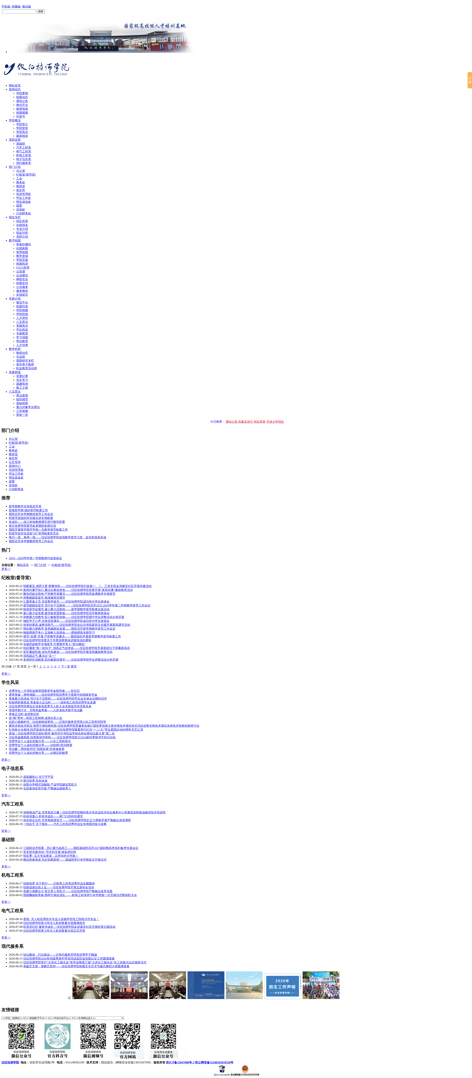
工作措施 (22, 411)
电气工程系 (23, 151)
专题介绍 (15, 298)
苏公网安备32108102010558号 (214, 1062)
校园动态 (22, 97)
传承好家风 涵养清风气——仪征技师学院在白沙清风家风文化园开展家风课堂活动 (76, 624)
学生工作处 (23, 197)
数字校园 (15, 240)
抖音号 (20, 116)
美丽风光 (22, 325)
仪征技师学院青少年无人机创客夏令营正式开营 (54, 930)
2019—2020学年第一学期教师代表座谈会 (35, 558)
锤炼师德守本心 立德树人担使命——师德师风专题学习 (59, 632)
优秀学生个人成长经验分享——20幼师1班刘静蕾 (40, 745)
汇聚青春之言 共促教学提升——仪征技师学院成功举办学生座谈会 (66, 601)
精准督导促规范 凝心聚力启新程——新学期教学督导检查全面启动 (66, 609)
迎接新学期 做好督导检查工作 (28, 510)
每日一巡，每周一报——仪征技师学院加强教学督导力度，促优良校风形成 (57, 537)
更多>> (6, 568)
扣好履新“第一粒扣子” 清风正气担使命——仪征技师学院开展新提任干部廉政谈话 (76, 648)
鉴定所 (20, 190)
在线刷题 (22, 248)
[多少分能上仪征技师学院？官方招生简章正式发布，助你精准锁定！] (184, 998)
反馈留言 (22, 294)
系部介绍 (22, 236)
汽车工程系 (23, 147)
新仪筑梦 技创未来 (35, 780)
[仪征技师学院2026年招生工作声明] (260, 998)
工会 (19, 178)
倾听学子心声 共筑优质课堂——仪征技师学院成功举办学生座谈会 (66, 620)
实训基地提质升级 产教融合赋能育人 (47, 788)
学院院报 (22, 314)
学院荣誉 (22, 128)
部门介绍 (15, 166)
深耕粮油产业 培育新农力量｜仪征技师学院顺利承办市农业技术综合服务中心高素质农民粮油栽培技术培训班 (94, 812)
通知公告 (22, 101)
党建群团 (15, 372)
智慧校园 (22, 252)
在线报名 (22, 225)
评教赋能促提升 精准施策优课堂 (44, 597)
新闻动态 (15, 89)
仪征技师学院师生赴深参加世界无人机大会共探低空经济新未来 (50, 706)
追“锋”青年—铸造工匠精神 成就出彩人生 (35, 718)
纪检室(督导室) (26, 174)
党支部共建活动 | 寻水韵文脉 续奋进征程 (49, 851)
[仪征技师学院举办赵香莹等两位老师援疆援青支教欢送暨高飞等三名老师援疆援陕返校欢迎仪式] (69, 998)
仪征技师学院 (10, 1062)
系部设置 (15, 139)
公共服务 (22, 287)
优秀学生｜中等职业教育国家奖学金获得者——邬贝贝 (44, 690)
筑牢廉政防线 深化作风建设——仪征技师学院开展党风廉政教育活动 (67, 651)
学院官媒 (22, 259)
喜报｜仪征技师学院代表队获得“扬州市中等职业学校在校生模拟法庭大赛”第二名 (62, 733)
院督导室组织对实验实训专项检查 (31, 518)
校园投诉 (22, 263)
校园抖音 (22, 306)
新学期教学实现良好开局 (25, 506)
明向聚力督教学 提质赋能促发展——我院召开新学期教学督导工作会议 (69, 628)
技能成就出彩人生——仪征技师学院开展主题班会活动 (58, 887)
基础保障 (22, 403)
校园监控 (22, 283)
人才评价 (22, 318)
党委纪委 (22, 376)
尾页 (74, 666)
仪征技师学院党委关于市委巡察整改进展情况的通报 (57, 640)
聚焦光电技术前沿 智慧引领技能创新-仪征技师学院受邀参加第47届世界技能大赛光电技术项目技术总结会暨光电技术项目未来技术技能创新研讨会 (104, 725)
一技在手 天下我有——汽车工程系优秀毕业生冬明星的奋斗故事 (65, 824)
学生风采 (22, 329)
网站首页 (15, 85)
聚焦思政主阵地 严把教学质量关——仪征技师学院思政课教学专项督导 (69, 593)
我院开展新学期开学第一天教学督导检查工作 (38, 529)
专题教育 (22, 333)
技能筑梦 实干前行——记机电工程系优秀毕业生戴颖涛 (59, 883)
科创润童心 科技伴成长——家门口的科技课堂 (53, 816)
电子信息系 (23, 159)
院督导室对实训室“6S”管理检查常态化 (34, 533)
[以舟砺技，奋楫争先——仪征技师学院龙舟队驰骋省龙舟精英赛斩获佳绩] (299, 998)
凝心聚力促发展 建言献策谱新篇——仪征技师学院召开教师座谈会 (66, 613)
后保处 (20, 209)
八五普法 (22, 321)
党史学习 (22, 380)
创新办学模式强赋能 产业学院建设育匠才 (50, 784)
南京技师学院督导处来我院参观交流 (32, 525)
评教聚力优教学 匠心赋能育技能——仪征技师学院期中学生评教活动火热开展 (73, 617)
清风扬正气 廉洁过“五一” (39, 655)
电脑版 (16, 6)
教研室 (20, 186)
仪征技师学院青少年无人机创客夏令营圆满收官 (54, 923)
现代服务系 (23, 163)
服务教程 (22, 290)
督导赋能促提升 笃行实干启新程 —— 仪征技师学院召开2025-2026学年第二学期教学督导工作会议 (86, 605)
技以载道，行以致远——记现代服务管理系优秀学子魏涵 (60, 954)
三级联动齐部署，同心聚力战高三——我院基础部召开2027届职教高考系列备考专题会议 (80, 848)
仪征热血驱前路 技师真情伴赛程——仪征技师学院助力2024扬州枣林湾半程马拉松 (62, 737)
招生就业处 (23, 201)
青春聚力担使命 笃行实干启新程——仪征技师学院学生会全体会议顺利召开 (58, 698)
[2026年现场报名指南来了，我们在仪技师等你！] (222, 998)
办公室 (20, 170)
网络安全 (22, 279)
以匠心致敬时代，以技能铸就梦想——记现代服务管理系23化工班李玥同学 (57, 721)
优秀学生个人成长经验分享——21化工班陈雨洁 (40, 741)
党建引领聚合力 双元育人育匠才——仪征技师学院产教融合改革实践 (67, 891)
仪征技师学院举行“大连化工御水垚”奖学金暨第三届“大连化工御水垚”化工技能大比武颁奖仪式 (84, 962)
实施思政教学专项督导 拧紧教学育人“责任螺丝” (54, 644)
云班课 (20, 271)
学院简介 (22, 124)
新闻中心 (15, 466)
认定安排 (15, 462)
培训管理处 (23, 194)
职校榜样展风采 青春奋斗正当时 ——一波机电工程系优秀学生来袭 (52, 702)
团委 (19, 205)
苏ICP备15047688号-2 (180, 1062)
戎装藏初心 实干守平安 (38, 776)
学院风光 (22, 132)
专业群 (20, 356)
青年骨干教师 (25, 364)
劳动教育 (22, 341)
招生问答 (22, 232)
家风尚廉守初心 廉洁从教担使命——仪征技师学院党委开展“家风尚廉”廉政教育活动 (78, 589)
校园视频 (22, 112)
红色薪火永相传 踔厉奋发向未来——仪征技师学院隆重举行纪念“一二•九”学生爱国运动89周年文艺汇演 (76, 729)
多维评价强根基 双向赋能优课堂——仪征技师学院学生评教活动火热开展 (70, 659)
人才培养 (22, 345)
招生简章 (22, 221)
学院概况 (15, 120)
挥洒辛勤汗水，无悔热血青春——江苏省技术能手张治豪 (46, 710)
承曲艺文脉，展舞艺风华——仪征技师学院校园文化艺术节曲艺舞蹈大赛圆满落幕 (76, 966)
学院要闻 (22, 93)
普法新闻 (22, 395)
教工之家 (22, 387)
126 (6, 666)
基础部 (20, 143)
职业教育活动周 (26, 368)
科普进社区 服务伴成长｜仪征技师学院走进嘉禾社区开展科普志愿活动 (69, 926)
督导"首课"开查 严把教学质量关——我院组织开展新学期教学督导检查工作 (72, 636)
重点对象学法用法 (28, 407)
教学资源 (22, 256)
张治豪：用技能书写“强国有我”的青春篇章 (37, 749)
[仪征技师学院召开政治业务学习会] (107, 998)
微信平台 (22, 104)
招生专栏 (15, 217)
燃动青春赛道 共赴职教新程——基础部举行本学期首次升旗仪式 (65, 859)
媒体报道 (22, 108)
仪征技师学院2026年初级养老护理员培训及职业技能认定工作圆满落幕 (69, 958)
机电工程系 (23, 155)
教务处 (20, 182)
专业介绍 (22, 228)
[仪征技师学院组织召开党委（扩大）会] (145, 998)
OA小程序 (23, 267)
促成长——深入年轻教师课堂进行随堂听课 (37, 521)
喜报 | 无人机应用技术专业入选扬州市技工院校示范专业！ (61, 919)
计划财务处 (23, 213)
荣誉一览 (22, 414)
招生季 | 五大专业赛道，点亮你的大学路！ (50, 855)
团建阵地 (22, 383)
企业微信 (22, 275)
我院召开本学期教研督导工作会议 (31, 514)
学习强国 (22, 337)
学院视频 (22, 310)
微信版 (26, 6)
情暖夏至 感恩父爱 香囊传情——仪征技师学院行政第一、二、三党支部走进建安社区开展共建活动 (87, 586)
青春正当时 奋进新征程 (24, 714)
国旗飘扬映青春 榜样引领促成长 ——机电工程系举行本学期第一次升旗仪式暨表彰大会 (80, 895)
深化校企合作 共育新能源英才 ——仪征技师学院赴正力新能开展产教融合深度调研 (77, 820)
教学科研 (15, 349)
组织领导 (22, 399)
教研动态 (22, 352)
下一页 (65, 666)
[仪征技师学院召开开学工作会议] (47, 998)
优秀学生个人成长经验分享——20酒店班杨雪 (38, 752)
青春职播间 (23, 244)
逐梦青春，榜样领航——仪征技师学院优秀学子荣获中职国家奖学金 (53, 694)
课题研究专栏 (25, 360)
